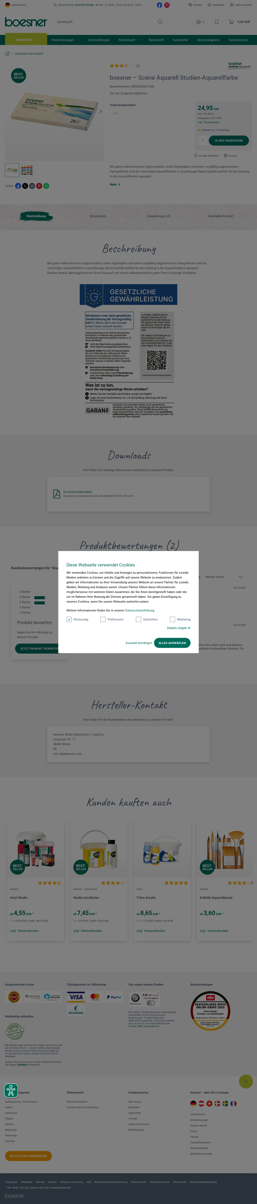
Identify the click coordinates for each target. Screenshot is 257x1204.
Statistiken (150, 619)
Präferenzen (115, 619)
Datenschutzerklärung (139, 610)
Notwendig (81, 619)
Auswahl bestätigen (139, 643)
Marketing (184, 619)
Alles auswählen (172, 643)
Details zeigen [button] (177, 628)
